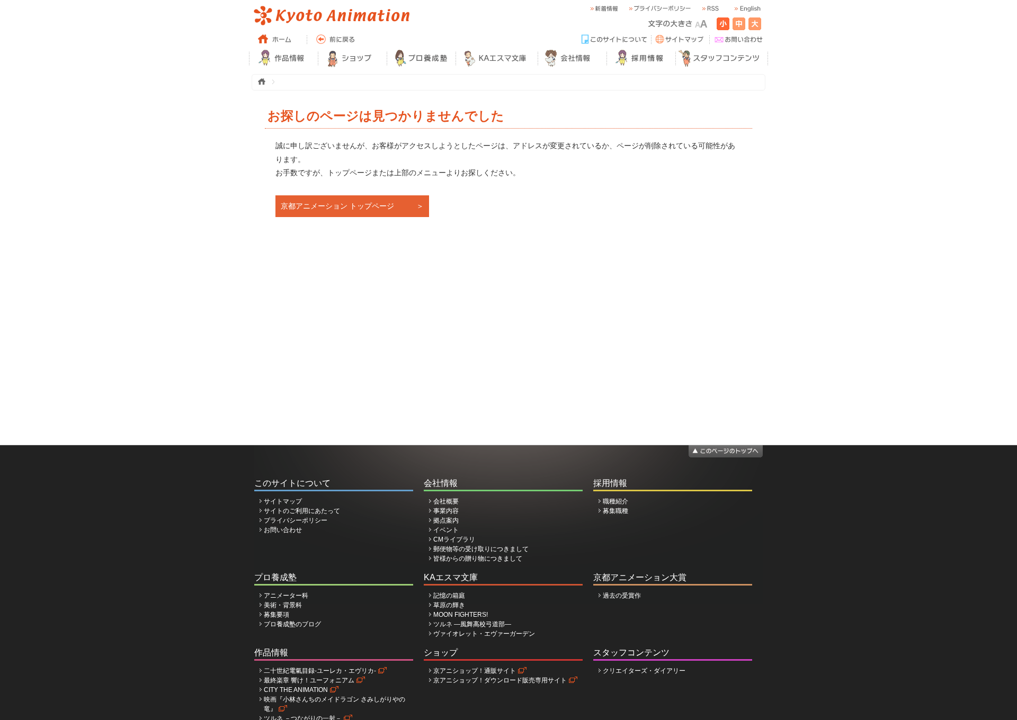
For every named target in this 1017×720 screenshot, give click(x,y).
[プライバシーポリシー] (659, 8)
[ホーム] (278, 40)
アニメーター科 (286, 595)
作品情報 (271, 652)
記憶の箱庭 (449, 595)
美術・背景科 (283, 605)
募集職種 (615, 511)
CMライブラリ (454, 539)
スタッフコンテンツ (631, 652)
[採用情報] (640, 58)
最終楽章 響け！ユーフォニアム (309, 680)
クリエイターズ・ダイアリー (644, 670)
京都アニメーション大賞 (639, 577)
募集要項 (276, 614)
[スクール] (421, 58)
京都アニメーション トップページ (337, 206)
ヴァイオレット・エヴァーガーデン (484, 633)
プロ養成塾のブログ (292, 624)
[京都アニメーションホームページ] (331, 16)
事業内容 (446, 511)
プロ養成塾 (275, 577)
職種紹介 (615, 501)
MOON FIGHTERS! (460, 614)
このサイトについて (292, 483)
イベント (446, 530)
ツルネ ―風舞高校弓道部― (472, 624)
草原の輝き (449, 605)
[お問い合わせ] (739, 40)
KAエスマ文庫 (451, 577)
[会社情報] (572, 58)
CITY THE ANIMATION (296, 690)
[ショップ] (352, 58)
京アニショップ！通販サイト (474, 670)
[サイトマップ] (681, 40)
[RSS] (710, 8)
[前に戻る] (336, 40)
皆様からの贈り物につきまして (477, 558)
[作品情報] (283, 58)
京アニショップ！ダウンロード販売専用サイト (500, 680)
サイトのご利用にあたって (302, 511)
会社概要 (446, 501)
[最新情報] (604, 8)
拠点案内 (446, 520)
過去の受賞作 (622, 595)
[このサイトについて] (614, 40)
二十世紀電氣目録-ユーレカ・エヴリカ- (320, 670)
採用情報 (610, 483)
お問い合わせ (283, 530)
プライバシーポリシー (295, 520)
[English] (747, 8)
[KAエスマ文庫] (497, 58)
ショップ (441, 652)
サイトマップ (283, 501)
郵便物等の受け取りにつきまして (481, 549)
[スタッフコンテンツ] (721, 58)
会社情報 (441, 483)
